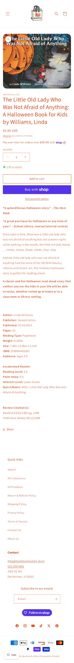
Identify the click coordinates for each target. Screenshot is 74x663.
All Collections (17, 478)
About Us (13, 538)
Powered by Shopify (50, 656)
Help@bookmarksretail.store (26, 561)
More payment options (37, 198)
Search (12, 469)
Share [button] (10, 429)
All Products (15, 487)
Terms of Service (18, 521)
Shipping (7, 136)
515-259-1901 (16, 566)
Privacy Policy (16, 512)
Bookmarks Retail (31, 656)
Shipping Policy (17, 504)
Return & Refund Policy (22, 495)
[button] (7, 14)
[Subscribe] (56, 599)
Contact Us (14, 530)
